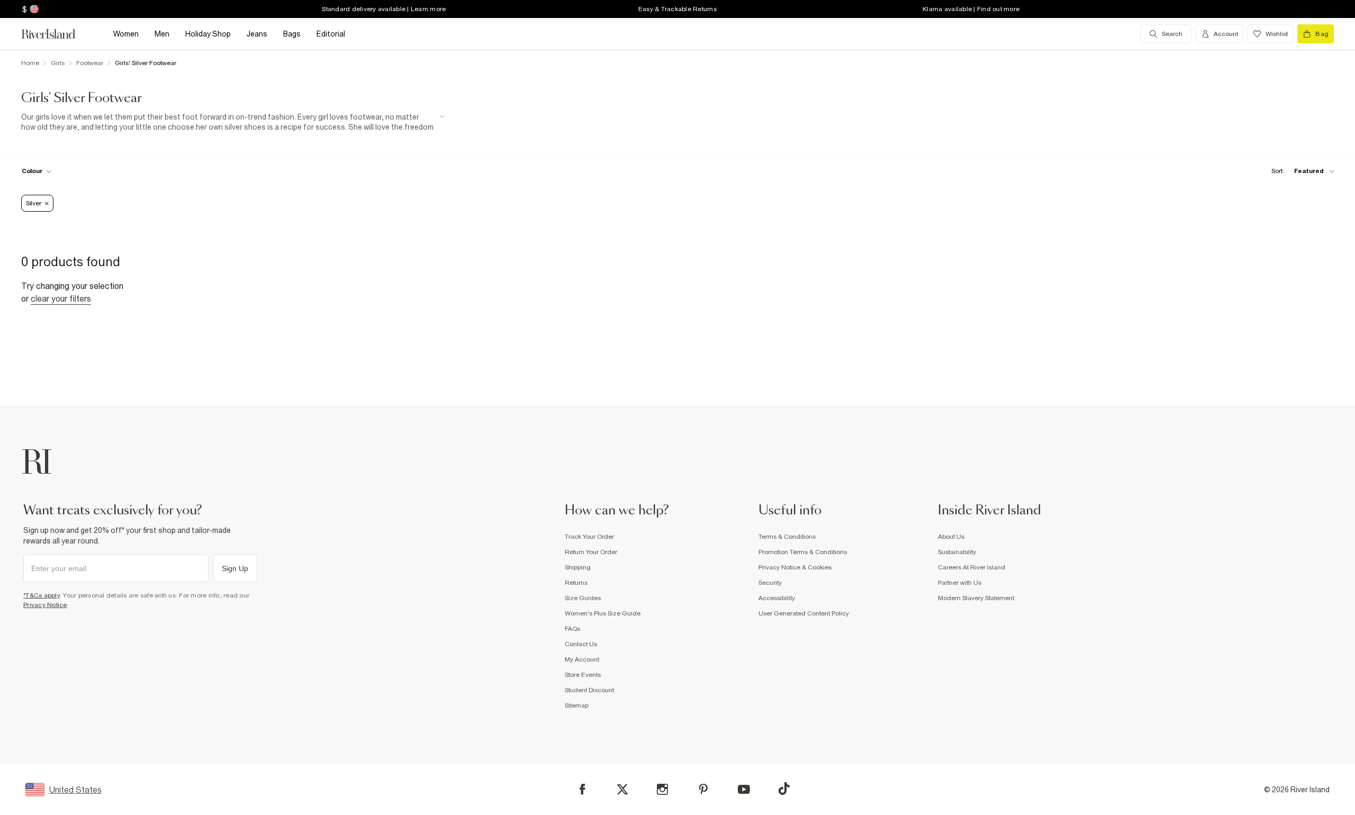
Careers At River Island (971, 567)
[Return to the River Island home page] (56, 34)
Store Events (583, 674)
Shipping (578, 567)
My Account (582, 659)
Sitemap (577, 705)
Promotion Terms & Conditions (802, 552)
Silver (33, 203)
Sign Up (235, 568)
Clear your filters (61, 298)
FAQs (572, 628)
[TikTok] (784, 788)
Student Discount (589, 690)
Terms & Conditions (787, 536)
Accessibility (776, 598)
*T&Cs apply (41, 595)
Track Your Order (589, 536)
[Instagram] (662, 789)
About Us (951, 536)
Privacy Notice (45, 605)
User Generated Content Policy (803, 613)
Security (770, 582)
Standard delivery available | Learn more (384, 9)
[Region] (33, 9)
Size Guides (583, 598)
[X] (622, 789)
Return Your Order (591, 552)
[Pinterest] (703, 789)
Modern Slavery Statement (976, 598)
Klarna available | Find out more (971, 9)
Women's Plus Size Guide (602, 613)
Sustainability (957, 552)
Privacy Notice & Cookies (795, 567)
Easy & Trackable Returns (677, 9)
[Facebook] (582, 789)
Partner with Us (959, 582)
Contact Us (581, 644)
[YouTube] (744, 789)
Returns (576, 582)
